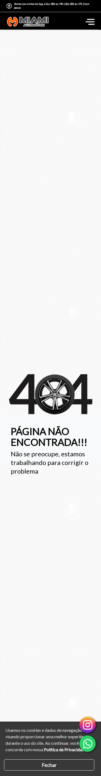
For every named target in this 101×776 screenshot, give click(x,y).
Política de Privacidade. (65, 749)
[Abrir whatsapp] (87, 744)
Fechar (49, 765)
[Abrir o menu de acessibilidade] (9, 6)
